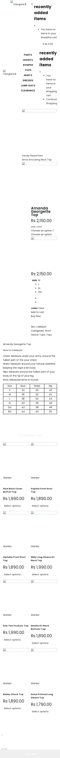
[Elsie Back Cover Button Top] (16, 459)
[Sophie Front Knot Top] (44, 459)
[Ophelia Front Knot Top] (16, 527)
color (34, 308)
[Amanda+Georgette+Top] (34, 338)
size (34, 280)
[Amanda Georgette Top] (32, 338)
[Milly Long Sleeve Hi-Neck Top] (44, 527)
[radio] (41, 280)
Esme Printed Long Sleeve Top (42, 696)
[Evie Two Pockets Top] (16, 596)
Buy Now (31, 754)
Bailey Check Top (13, 694)
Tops (49, 334)
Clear (41, 308)
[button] (32, 4)
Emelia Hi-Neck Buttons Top (40, 627)
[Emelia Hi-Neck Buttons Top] (44, 596)
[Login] (56, 40)
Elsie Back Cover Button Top (12, 490)
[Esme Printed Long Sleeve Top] (44, 664)
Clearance (28, 90)
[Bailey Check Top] (16, 664)
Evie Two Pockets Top (15, 625)
